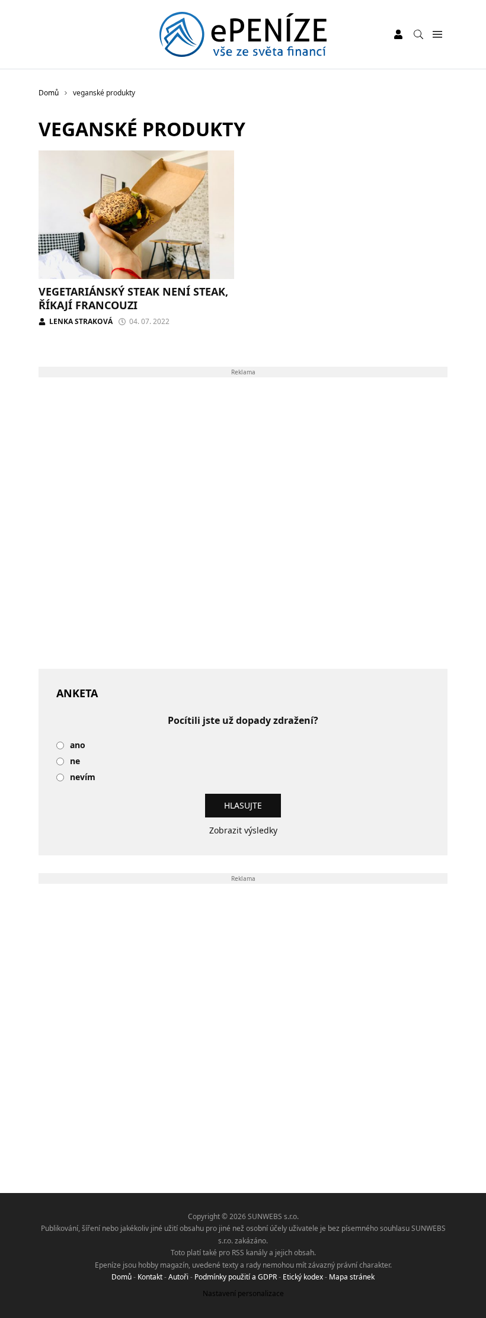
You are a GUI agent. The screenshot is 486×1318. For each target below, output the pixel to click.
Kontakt (150, 1277)
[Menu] (437, 34)
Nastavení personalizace (243, 1293)
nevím (82, 777)
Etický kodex (303, 1277)
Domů (121, 1277)
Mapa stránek (352, 1277)
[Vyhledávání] (418, 34)
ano (77, 745)
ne (75, 761)
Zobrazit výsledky (243, 830)
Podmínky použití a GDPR (235, 1277)
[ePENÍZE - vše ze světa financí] (243, 34)
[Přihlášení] (398, 34)
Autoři (178, 1277)
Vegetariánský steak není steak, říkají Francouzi (133, 298)
